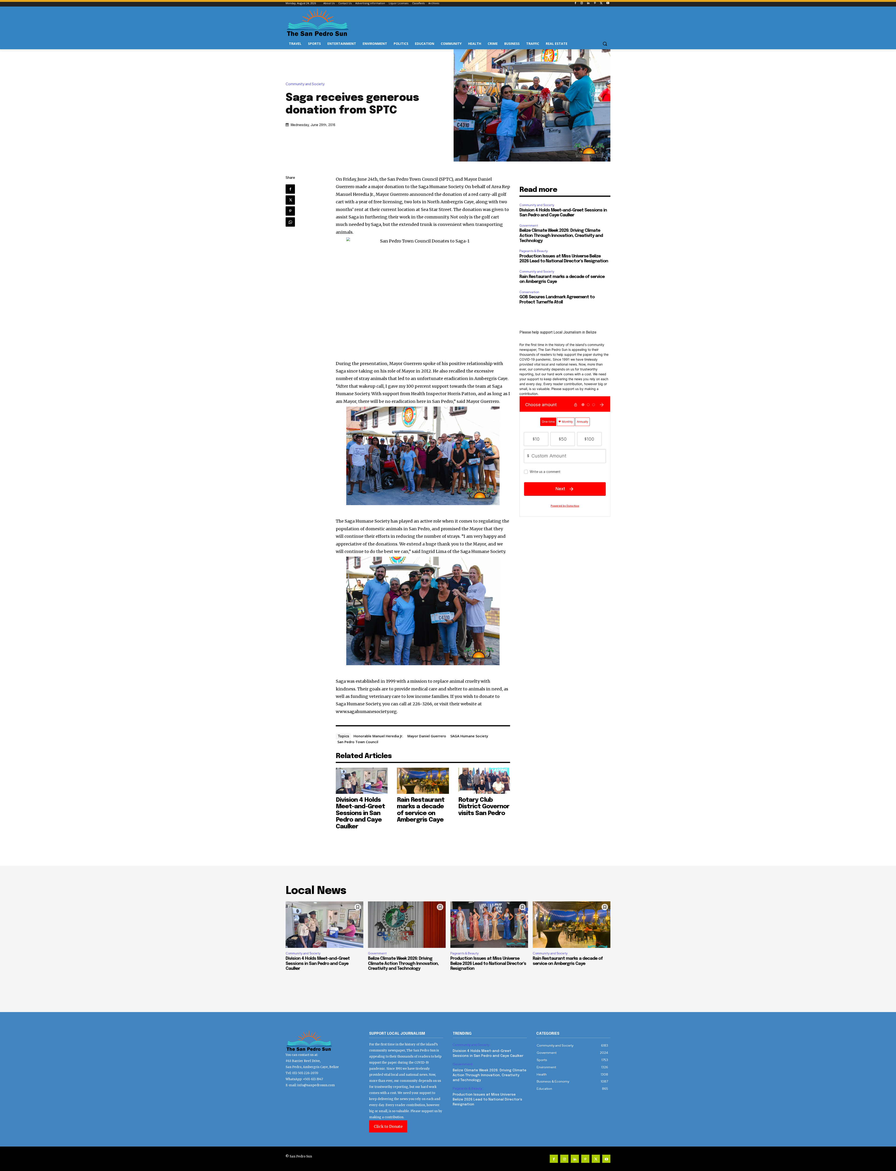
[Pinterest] (595, 3)
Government (528, 226)
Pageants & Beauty (533, 251)
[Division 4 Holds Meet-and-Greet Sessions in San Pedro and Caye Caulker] (362, 781)
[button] (604, 43)
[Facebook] (575, 3)
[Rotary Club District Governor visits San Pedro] (484, 781)
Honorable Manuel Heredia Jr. (378, 736)
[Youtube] (607, 3)
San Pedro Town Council (357, 741)
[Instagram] (581, 3)
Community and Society (305, 84)
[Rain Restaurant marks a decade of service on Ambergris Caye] (423, 781)
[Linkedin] (588, 3)
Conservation (529, 292)
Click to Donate (388, 1126)
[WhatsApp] (290, 222)
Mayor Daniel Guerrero (426, 736)
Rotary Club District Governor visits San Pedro (483, 806)
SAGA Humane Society (469, 736)
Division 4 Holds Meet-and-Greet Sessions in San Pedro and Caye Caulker (360, 813)
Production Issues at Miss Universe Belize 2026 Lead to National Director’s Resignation (488, 963)
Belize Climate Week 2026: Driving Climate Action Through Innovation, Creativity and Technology (561, 236)
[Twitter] (601, 3)
